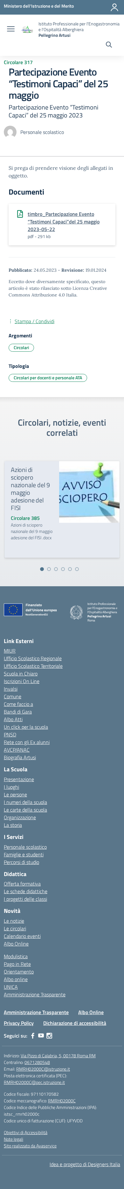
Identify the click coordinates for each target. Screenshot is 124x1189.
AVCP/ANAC (17, 750)
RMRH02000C (62, 1100)
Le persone (15, 794)
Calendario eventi (22, 936)
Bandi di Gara (18, 711)
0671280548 (37, 1062)
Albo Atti (13, 719)
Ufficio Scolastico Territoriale (33, 666)
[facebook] (33, 1036)
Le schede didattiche (25, 891)
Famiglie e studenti (24, 854)
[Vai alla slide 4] (63, 569)
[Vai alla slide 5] (70, 569)
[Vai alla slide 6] (77, 569)
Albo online (16, 979)
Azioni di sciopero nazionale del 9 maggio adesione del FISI (30, 489)
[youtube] (41, 1036)
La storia (13, 825)
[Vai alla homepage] (27, 30)
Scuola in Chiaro (21, 673)
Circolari (21, 347)
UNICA (11, 987)
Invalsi (10, 689)
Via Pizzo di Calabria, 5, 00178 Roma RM (58, 1055)
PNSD (10, 734)
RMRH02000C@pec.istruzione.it (34, 1082)
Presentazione (19, 779)
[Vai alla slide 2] (49, 569)
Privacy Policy (19, 1023)
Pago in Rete (17, 964)
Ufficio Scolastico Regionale (33, 658)
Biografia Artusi (20, 757)
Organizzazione (20, 817)
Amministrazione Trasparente (34, 994)
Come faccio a (18, 704)
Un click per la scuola (26, 727)
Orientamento (19, 971)
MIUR (10, 650)
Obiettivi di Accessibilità (25, 1132)
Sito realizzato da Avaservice (30, 1145)
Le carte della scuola (25, 810)
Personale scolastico (25, 847)
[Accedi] (114, 7)
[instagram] (49, 1036)
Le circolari (15, 928)
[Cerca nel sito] (109, 45)
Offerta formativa (22, 883)
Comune (12, 696)
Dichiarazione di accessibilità (74, 1023)
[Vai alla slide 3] (56, 569)
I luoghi (11, 787)
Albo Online (16, 943)
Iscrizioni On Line (21, 681)
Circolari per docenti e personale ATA (48, 377)
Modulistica (16, 956)
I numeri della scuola (25, 802)
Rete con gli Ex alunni (27, 742)
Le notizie (14, 921)
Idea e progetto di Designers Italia (85, 1164)
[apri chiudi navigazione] (11, 29)
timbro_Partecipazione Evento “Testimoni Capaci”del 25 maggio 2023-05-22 (64, 221)
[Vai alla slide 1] (42, 569)
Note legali (13, 1139)
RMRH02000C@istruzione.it (43, 1069)
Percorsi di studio (21, 862)
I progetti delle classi (25, 899)
